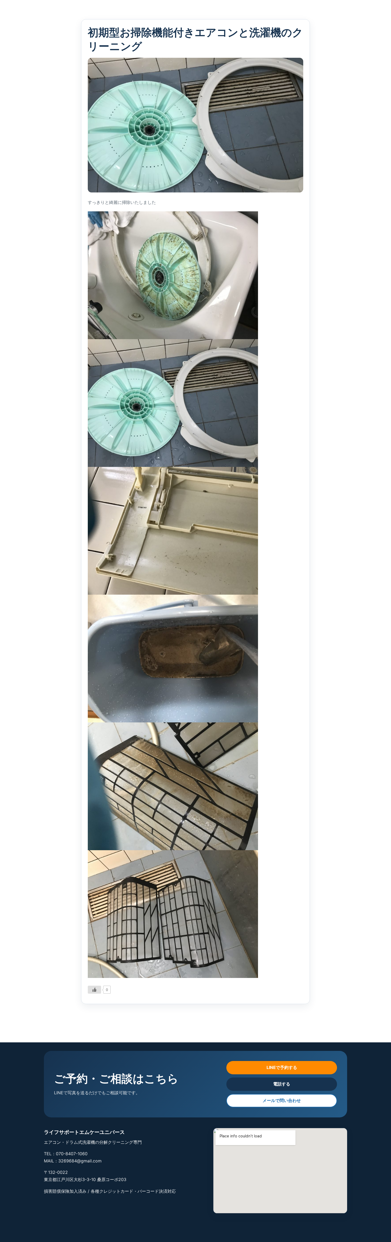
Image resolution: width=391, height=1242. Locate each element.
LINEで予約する (282, 1067)
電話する (281, 1084)
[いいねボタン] (94, 990)
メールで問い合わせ (282, 1100)
